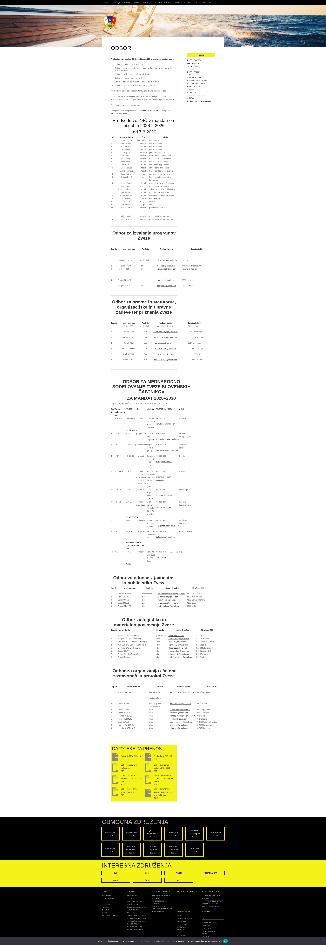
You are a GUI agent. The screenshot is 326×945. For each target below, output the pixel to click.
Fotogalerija (182, 921)
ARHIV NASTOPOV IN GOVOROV (198, 80)
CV (190, 75)
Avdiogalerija (182, 927)
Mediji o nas (181, 935)
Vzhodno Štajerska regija (136, 918)
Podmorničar (210, 873)
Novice (179, 916)
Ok (225, 941)
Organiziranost (195, 63)
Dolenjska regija (133, 896)
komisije (192, 69)
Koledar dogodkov (184, 919)
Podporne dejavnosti (172, 3)
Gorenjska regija (133, 899)
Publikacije (181, 930)
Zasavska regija (132, 924)
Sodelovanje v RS (158, 906)
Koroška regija (132, 904)
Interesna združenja (134, 927)
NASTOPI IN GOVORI (195, 78)
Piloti (179, 873)
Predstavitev (194, 60)
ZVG (115, 873)
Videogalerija (182, 924)
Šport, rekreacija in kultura (212, 901)
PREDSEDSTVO (206, 928)
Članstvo (192, 92)
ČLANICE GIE (206, 925)
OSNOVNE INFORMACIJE (210, 923)
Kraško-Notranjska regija (136, 907)
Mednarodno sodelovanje (162, 909)
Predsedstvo (194, 86)
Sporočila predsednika (197, 83)
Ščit (147, 880)
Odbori (191, 89)
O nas (106, 3)
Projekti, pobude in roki (152, 3)
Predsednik (193, 72)
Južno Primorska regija (135, 901)
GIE (210, 3)
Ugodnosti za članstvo (197, 95)
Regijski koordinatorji (135, 929)
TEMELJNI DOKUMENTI (209, 931)
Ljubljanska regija (133, 910)
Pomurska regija (133, 913)
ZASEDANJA (205, 937)
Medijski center (190, 3)
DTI (178, 880)
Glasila (179, 933)
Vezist (116, 880)
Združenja (115, 3)
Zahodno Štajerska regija (136, 921)
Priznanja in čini (158, 912)
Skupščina (192, 66)
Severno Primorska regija (136, 915)
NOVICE (204, 934)
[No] (323, 941)
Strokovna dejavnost (130, 3)
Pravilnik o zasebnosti (199, 101)
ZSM (147, 873)
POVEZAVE (203, 3)
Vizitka (190, 98)
